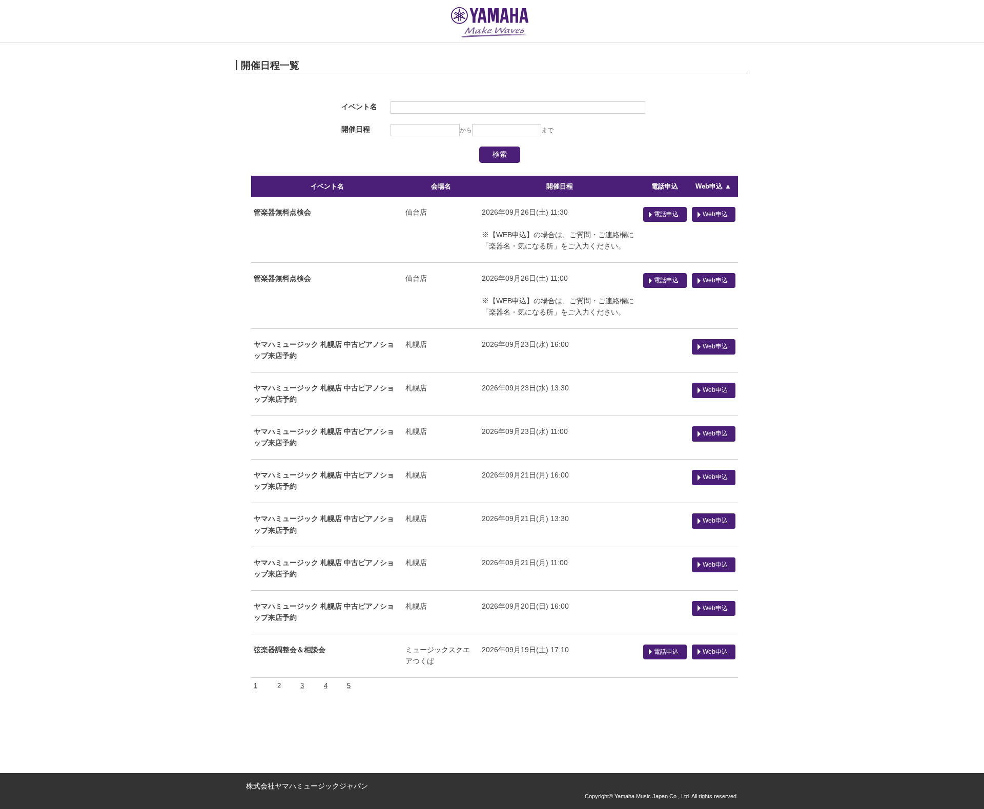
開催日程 (559, 186)
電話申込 (664, 186)
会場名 (441, 186)
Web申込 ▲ (713, 186)
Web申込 (715, 214)
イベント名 (327, 186)
